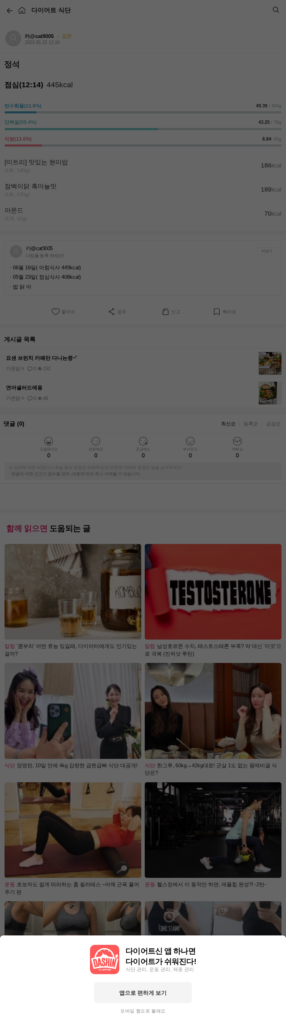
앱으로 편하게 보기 (143, 993)
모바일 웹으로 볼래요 (142, 1011)
